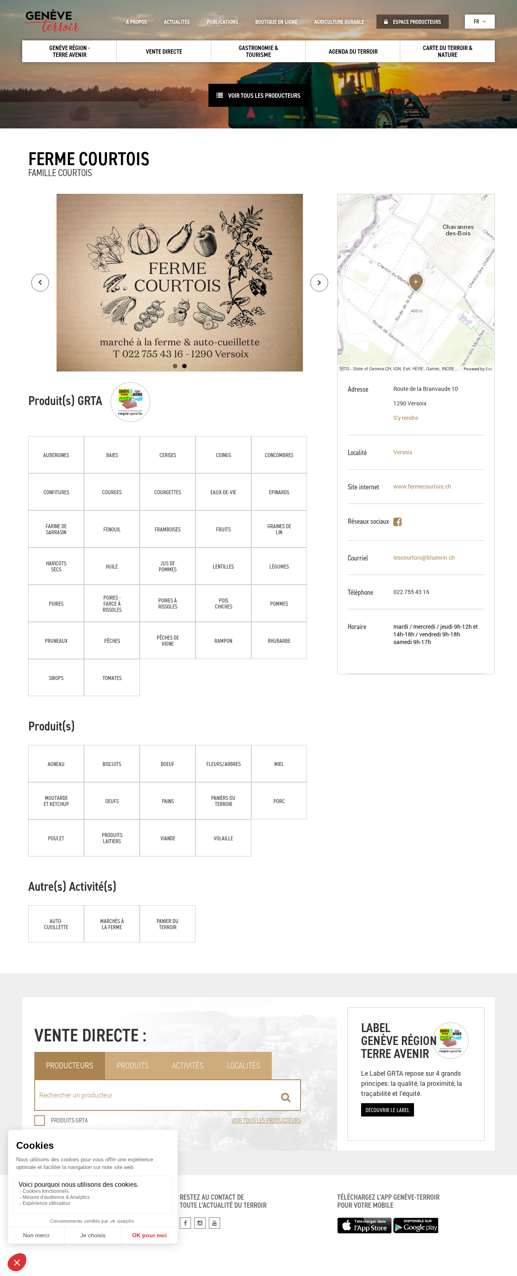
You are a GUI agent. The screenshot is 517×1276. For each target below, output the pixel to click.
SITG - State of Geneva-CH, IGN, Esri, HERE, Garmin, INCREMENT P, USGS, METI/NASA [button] (401, 368)
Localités (243, 1065)
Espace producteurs (416, 21)
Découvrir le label (388, 1109)
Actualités (177, 21)
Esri (488, 368)
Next (319, 283)
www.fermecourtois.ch (422, 486)
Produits (133, 1065)
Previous (40, 283)
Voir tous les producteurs (266, 1120)
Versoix (402, 452)
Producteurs (69, 1065)
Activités (188, 1065)
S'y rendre (405, 418)
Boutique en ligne (276, 21)
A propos (136, 21)
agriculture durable (339, 21)
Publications (222, 21)
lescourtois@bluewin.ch (424, 557)
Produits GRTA (69, 1120)
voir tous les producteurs (264, 95)
